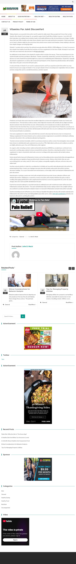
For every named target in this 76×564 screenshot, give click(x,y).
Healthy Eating (54, 16)
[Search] (23, 316)
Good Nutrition (23, 16)
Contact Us (5, 22)
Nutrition (4, 504)
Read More (32, 304)
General (21, 236)
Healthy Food (68, 16)
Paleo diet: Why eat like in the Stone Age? (14, 434)
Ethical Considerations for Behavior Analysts (14, 444)
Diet (2, 491)
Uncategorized (5, 507)
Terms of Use (30, 22)
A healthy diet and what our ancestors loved (15, 437)
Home (3, 16)
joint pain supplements (59, 193)
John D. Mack (34, 236)
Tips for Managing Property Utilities (11, 447)
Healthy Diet (39, 16)
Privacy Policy (18, 22)
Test (2, 359)
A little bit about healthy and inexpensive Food (15, 441)
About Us (11, 16)
